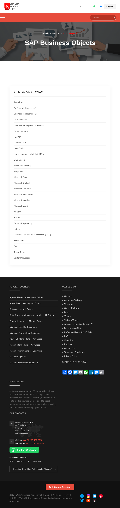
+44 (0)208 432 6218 (32, 440)
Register (109, 6)
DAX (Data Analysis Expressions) (29, 125)
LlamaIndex (19, 160)
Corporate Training (73, 300)
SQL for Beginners (18, 356)
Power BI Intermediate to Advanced (26, 339)
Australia (20, 461)
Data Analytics (20, 119)
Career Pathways (72, 308)
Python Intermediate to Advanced (25, 345)
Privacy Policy (70, 356)
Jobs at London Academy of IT (78, 324)
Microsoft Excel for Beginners (23, 327)
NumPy (17, 212)
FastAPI (17, 137)
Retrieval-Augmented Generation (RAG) (32, 235)
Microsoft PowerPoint (24, 194)
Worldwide (37, 461)
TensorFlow (19, 252)
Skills (55, 33)
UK (28, 461)
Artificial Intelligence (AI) (25, 108)
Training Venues (71, 320)
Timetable (68, 304)
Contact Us (69, 348)
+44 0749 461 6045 (35, 443)
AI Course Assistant (61, 487)
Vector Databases (22, 258)
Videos (67, 316)
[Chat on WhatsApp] (24, 449)
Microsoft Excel (21, 177)
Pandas (17, 217)
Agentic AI (18, 102)
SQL (16, 246)
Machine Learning (22, 166)
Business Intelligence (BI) (25, 114)
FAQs (66, 336)
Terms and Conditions (74, 352)
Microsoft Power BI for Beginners (25, 333)
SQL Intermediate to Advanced (24, 362)
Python (17, 229)
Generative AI (20, 142)
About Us (68, 340)
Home (45, 33)
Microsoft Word (21, 206)
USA (11, 461)
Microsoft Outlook (22, 183)
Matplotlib (18, 171)
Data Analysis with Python (21, 309)
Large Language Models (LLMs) (29, 154)
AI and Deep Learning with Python (25, 303)
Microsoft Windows (22, 200)
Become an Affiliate (73, 328)
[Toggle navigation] (2, 17)
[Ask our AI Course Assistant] (100, 6)
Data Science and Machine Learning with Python (32, 315)
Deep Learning (21, 131)
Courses (68, 296)
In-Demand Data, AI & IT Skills (78, 332)
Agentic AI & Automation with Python (26, 297)
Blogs (66, 312)
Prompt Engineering (23, 223)
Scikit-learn (19, 240)
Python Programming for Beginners (26, 351)
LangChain (19, 148)
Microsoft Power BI (22, 188)
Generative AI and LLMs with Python (26, 321)
